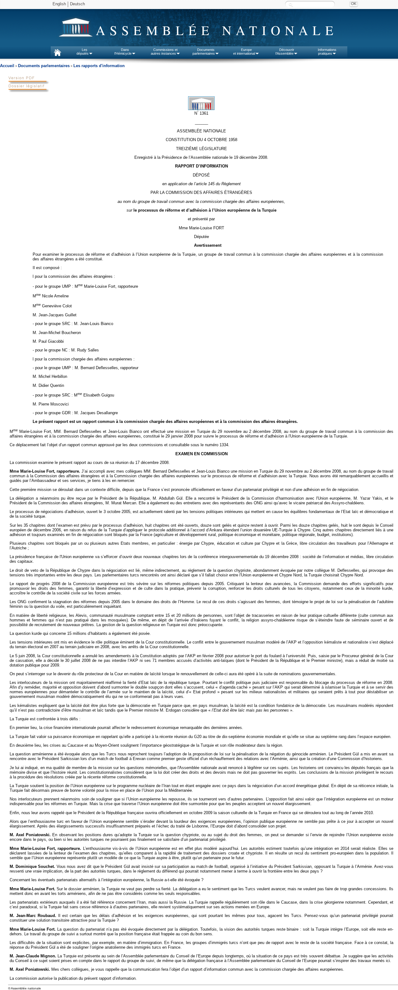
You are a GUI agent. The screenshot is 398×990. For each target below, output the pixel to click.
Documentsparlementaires (203, 51)
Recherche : (290, 4)
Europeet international (244, 51)
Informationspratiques (327, 51)
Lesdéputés (82, 51)
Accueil (7, 65)
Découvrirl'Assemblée (284, 51)
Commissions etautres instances (164, 51)
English (59, 4)
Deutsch (77, 4)
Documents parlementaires (44, 65)
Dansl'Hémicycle (123, 51)
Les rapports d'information (99, 65)
